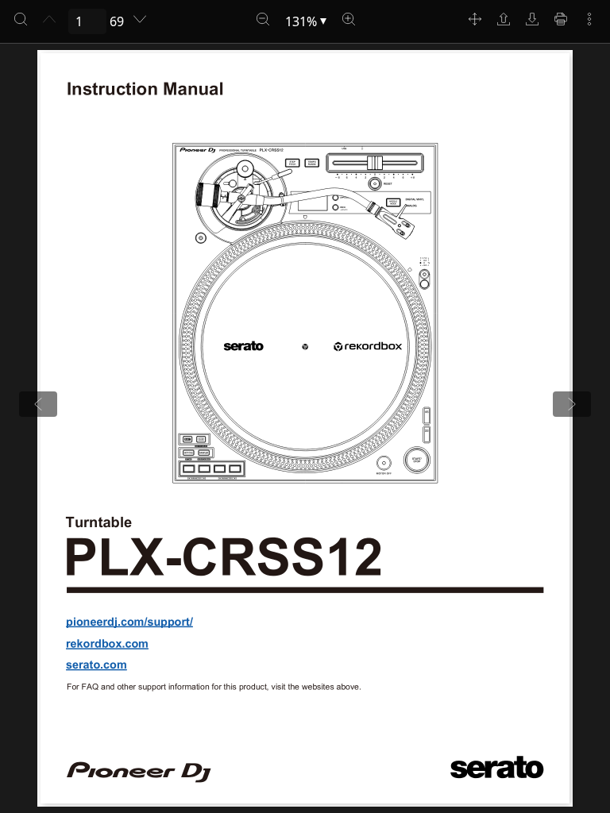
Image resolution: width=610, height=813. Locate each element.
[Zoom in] (348, 19)
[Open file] (503, 19)
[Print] (560, 19)
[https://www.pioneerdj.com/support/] (129, 620)
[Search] (20, 19)
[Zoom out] (263, 19)
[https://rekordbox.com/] (108, 643)
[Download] (532, 19)
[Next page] (139, 19)
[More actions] (589, 19)
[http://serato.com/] (98, 664)
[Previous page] (49, 19)
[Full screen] (475, 19)
